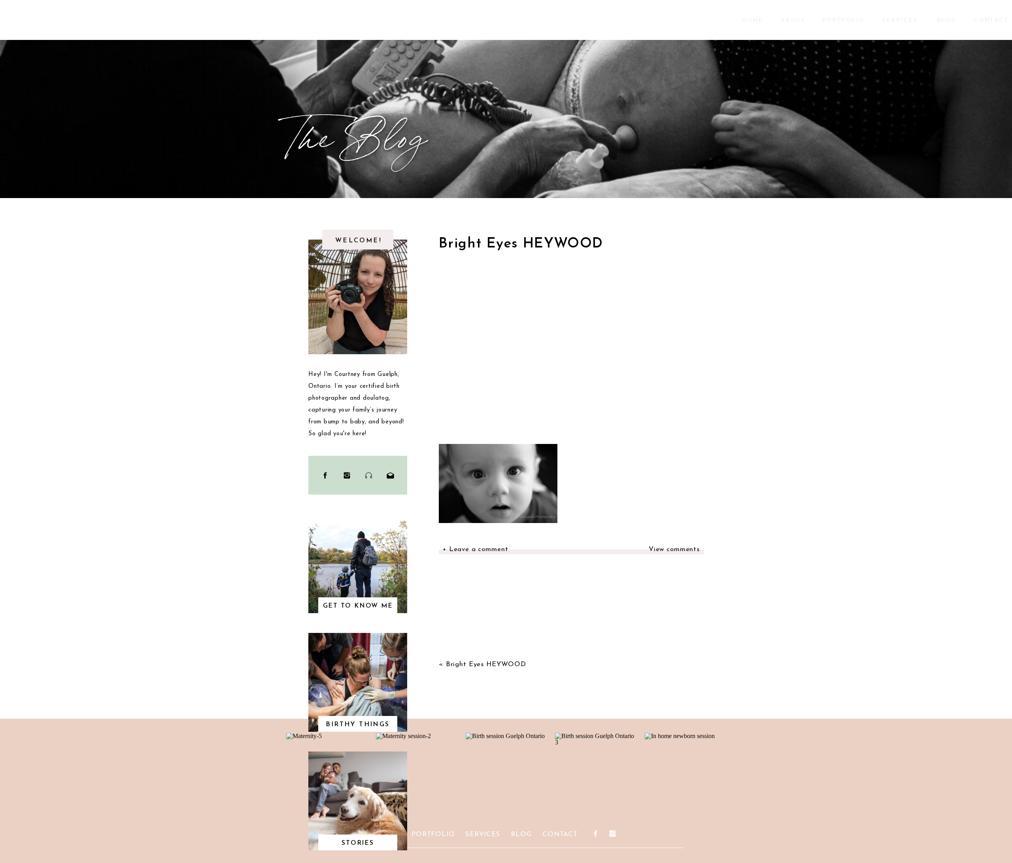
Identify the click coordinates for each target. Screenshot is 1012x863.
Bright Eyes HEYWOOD (486, 664)
